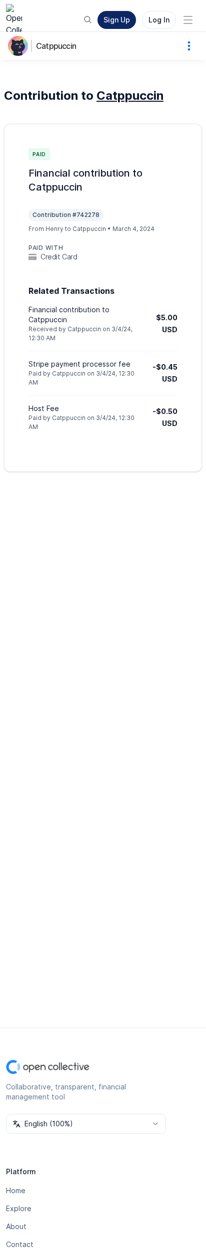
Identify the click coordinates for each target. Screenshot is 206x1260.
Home (16, 1190)
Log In (159, 19)
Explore (19, 1208)
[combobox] (86, 1124)
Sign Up (117, 19)
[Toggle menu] (188, 20)
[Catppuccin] (20, 46)
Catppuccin (56, 46)
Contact (20, 1244)
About (16, 1226)
